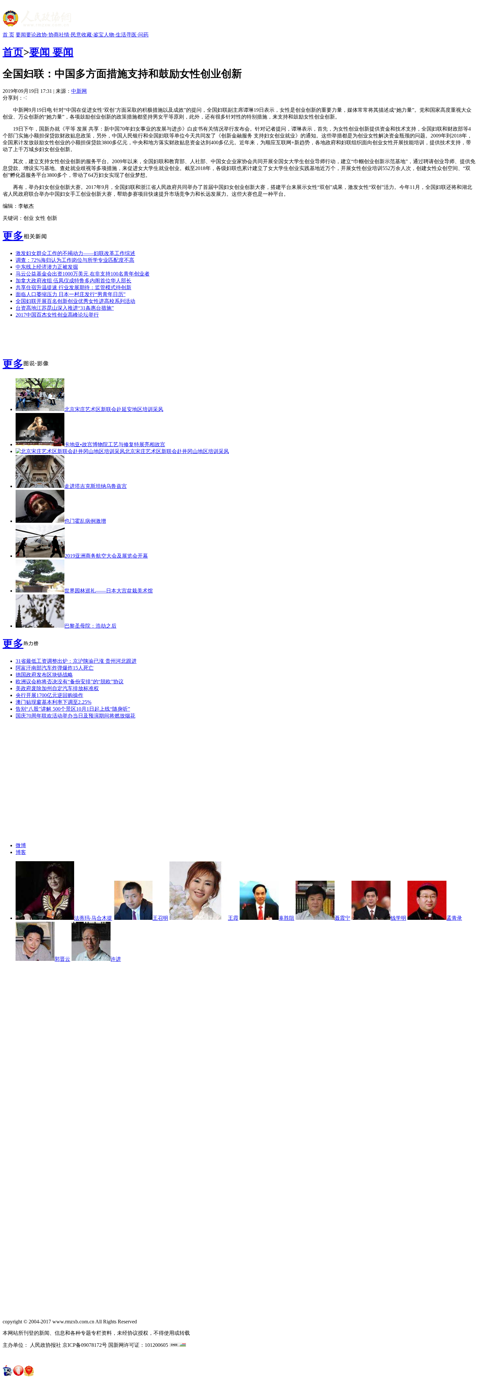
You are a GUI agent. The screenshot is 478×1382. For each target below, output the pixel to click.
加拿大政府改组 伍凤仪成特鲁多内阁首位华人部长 (73, 280)
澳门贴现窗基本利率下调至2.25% (53, 702)
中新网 (79, 91)
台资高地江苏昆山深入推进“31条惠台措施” (65, 308)
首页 (13, 52)
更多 (13, 236)
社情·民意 (70, 34)
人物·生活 (115, 34)
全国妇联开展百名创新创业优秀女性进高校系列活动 (75, 301)
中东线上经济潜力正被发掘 (47, 267)
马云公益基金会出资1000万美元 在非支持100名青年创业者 (83, 274)
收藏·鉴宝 (92, 34)
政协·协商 (47, 34)
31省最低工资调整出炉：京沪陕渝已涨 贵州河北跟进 (76, 661)
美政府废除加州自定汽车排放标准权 (57, 688)
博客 (21, 852)
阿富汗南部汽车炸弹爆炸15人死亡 (55, 668)
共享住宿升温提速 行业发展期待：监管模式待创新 (73, 287)
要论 (31, 34)
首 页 (8, 34)
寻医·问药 (137, 34)
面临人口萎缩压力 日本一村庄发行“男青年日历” (71, 294)
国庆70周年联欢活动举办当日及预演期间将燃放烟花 (75, 716)
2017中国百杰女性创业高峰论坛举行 (57, 315)
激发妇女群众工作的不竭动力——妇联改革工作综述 (75, 253)
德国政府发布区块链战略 (44, 674)
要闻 (21, 34)
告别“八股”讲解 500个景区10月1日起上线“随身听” (73, 709)
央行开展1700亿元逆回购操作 (49, 695)
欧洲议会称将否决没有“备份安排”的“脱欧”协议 (70, 681)
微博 (21, 845)
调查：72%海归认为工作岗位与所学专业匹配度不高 (75, 260)
